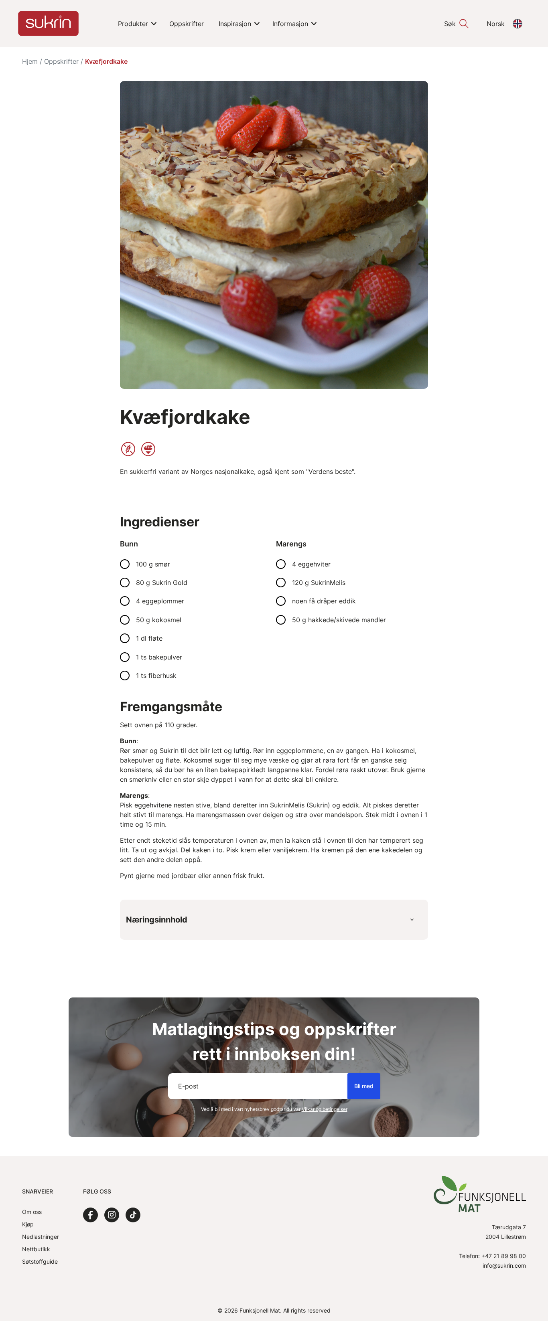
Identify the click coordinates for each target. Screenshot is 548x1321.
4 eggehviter (311, 564)
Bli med (363, 1085)
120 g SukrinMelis (318, 583)
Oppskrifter (61, 61)
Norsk (496, 24)
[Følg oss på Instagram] (111, 1215)
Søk (450, 24)
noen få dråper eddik (324, 601)
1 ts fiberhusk (156, 676)
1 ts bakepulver (159, 657)
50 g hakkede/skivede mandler (339, 620)
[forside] (48, 23)
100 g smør (153, 564)
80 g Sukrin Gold (161, 583)
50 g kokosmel (158, 620)
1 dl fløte (149, 638)
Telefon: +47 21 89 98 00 (492, 1255)
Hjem (30, 61)
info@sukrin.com (504, 1265)
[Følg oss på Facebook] (90, 1215)
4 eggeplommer (160, 601)
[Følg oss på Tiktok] (133, 1215)
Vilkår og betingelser (324, 1109)
